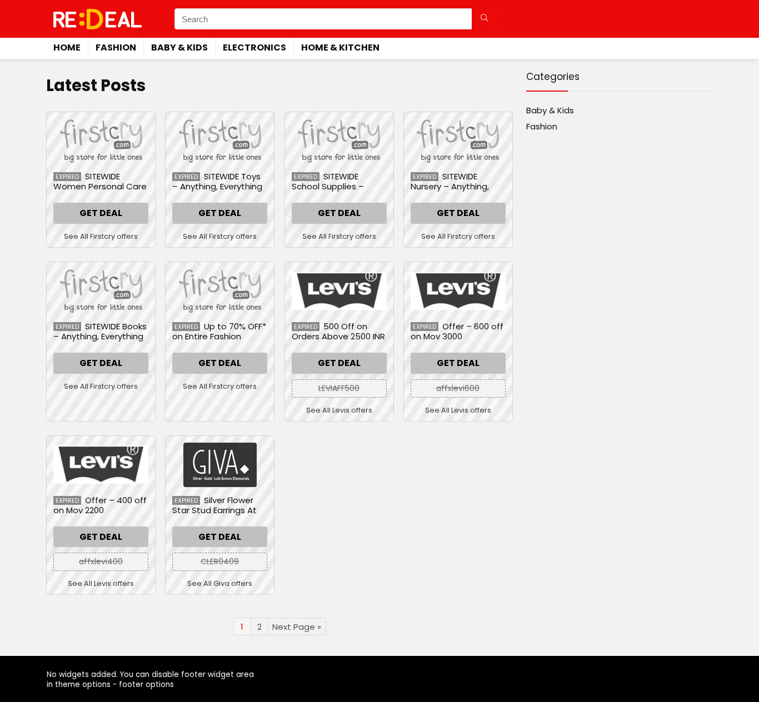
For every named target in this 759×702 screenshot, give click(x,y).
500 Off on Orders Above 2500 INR (338, 331)
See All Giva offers (219, 583)
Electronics (254, 47)
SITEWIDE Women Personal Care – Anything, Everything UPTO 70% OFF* (100, 191)
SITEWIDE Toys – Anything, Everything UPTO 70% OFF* (217, 186)
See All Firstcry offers (101, 236)
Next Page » (296, 627)
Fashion (116, 47)
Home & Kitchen (340, 47)
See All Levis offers (339, 410)
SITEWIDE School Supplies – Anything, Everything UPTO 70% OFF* (333, 191)
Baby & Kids (179, 47)
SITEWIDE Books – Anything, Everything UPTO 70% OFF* (100, 336)
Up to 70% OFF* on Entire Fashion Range (219, 336)
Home (67, 47)
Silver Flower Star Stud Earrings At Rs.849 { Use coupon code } (214, 515)
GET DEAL (100, 213)
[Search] (484, 18)
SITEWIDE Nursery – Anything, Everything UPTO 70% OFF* (453, 191)
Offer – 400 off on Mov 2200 (100, 505)
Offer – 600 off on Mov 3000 (457, 331)
